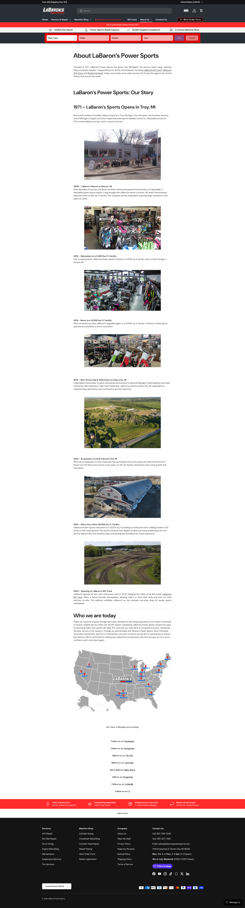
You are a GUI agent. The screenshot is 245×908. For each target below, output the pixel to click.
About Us (144, 19)
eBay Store (129, 770)
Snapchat (128, 777)
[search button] (80, 11)
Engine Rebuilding (50, 849)
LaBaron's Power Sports (56, 899)
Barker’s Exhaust (95, 73)
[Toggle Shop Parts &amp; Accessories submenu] (123, 19)
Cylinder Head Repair (89, 843)
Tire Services (48, 864)
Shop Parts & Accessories (108, 19)
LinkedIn (129, 784)
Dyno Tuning (48, 843)
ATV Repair (47, 833)
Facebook (129, 741)
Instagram (129, 748)
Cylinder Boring (86, 833)
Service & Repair (59, 19)
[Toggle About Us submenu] (151, 19)
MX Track (132, 19)
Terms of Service (125, 864)
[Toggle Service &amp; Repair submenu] (70, 19)
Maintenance (48, 854)
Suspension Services (51, 859)
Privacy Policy (124, 843)
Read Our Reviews (126, 849)
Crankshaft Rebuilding (89, 838)
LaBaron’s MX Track (153, 70)
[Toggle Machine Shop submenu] (90, 19)
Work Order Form (87, 854)
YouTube (129, 762)
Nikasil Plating (85, 849)
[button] (186, 10)
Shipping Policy (125, 859)
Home (45, 19)
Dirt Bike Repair (49, 838)
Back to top (123, 813)
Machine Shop (81, 19)
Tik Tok (129, 755)
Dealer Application (88, 859)
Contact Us (161, 19)
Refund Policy (124, 854)
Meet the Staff (124, 838)
